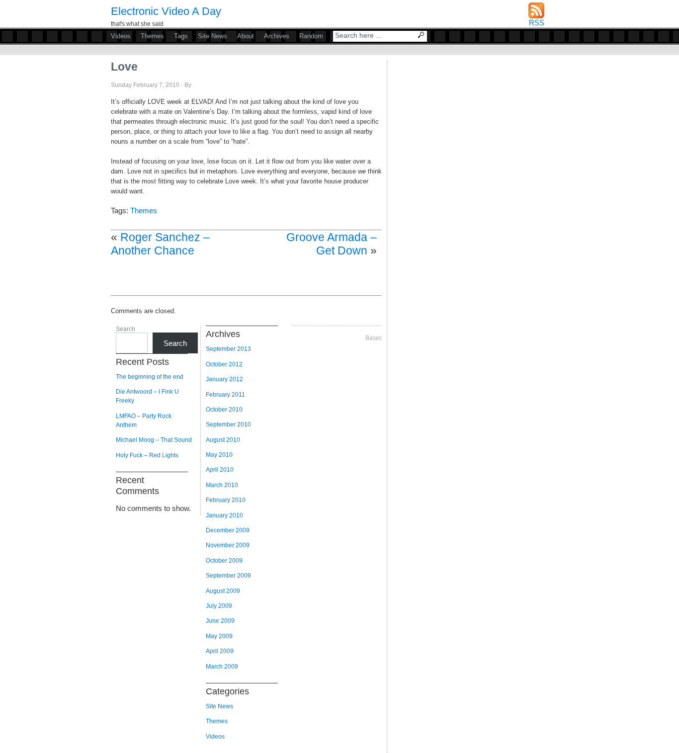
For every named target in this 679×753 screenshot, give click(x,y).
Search (422, 36)
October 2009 (224, 560)
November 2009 (228, 545)
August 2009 (223, 590)
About (245, 36)
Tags (181, 36)
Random (311, 36)
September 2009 (228, 575)
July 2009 (219, 605)
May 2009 (219, 636)
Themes (152, 36)
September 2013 (228, 348)
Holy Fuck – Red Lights (147, 455)
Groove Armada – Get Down (331, 244)
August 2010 (223, 439)
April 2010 (220, 469)
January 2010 (224, 515)
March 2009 (222, 666)
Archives (276, 36)
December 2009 (228, 530)
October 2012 (224, 364)
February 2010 (226, 500)
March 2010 (222, 485)
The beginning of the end (149, 376)
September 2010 (228, 424)
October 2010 (224, 409)
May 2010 (219, 454)
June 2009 (220, 620)
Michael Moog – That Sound (154, 439)
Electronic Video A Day (166, 11)
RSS (536, 22)
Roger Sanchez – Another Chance (160, 244)
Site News (212, 36)
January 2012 (224, 379)
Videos (121, 36)
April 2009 (220, 651)
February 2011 (225, 394)
